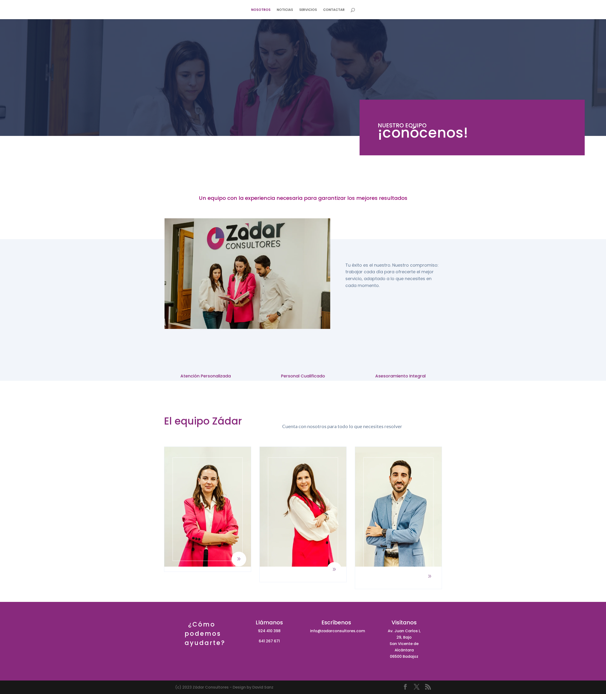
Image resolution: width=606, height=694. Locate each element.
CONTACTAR (334, 10)
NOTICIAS (285, 10)
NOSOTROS (261, 10)
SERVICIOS (308, 10)
